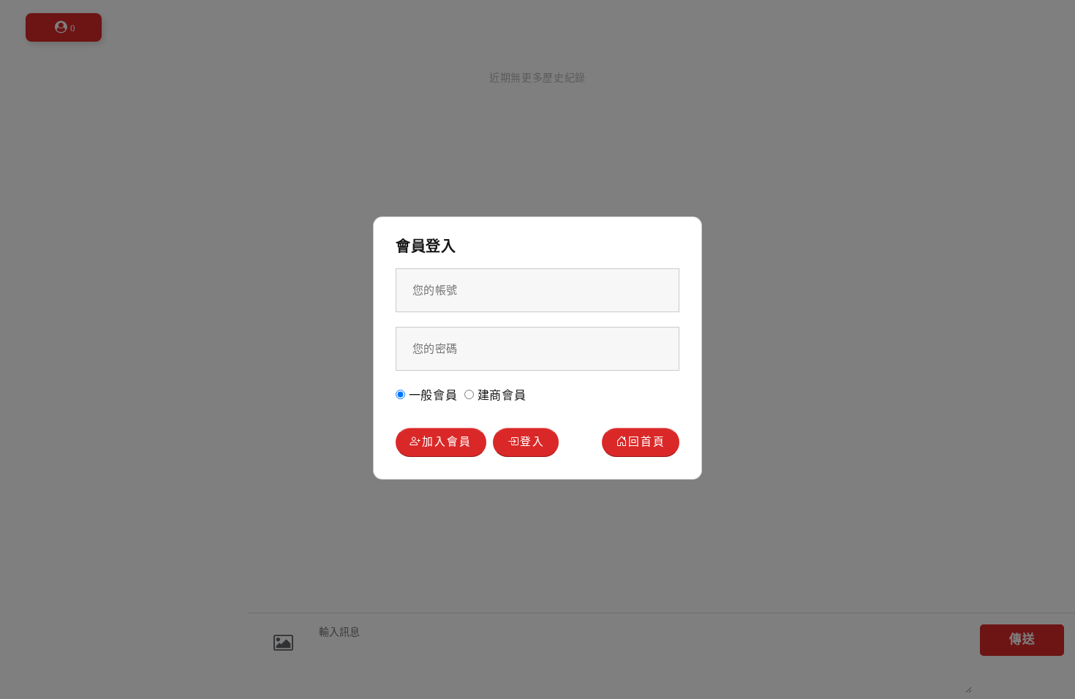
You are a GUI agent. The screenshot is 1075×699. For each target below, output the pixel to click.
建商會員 (500, 395)
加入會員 (447, 441)
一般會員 (431, 395)
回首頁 (646, 441)
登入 (532, 441)
